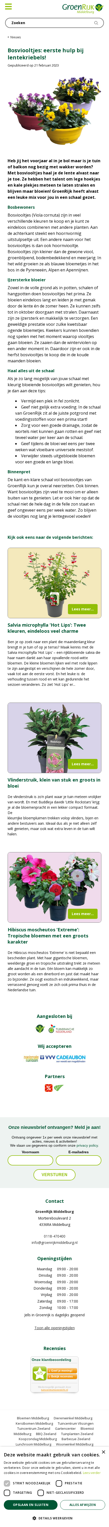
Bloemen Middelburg (33, 1418)
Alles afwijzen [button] (82, 1505)
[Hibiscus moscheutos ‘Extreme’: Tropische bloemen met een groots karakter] (54, 887)
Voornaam (30, 1152)
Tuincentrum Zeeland (33, 1428)
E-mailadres (78, 1152)
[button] (54, 1518)
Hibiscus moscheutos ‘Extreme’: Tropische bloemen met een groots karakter (48, 936)
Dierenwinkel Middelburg (73, 1418)
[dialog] (54, 1487)
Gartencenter (65, 1428)
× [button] (103, 1452)
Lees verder (92, 1473)
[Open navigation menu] (8, 7)
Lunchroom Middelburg (33, 1444)
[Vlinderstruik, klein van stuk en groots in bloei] (54, 738)
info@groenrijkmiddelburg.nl (55, 1242)
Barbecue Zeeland (76, 1439)
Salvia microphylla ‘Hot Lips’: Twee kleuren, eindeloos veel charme (47, 628)
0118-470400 (54, 1235)
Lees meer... (83, 609)
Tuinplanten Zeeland (77, 1433)
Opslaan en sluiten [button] (30, 1505)
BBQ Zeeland (46, 1433)
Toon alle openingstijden (54, 1327)
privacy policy (87, 1145)
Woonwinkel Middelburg (74, 1444)
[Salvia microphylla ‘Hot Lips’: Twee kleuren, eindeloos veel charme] (54, 583)
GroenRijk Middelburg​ (54, 1211)
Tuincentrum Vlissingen (76, 1423)
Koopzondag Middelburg (38, 1439)
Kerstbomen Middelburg (34, 1423)
